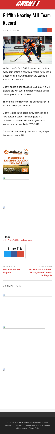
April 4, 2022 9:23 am (11, 30)
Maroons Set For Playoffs (12, 271)
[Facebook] (44, 30)
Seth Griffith (13, 240)
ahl (4, 240)
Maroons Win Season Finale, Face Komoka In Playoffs (40, 272)
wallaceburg (26, 240)
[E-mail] (49, 30)
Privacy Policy (34, 428)
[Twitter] (40, 30)
